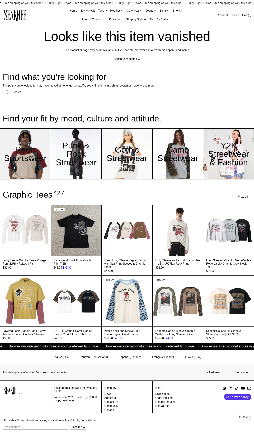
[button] (235, 15)
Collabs (109, 410)
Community (111, 405)
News (107, 393)
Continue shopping (125, 58)
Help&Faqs (162, 405)
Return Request (165, 401)
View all (243, 196)
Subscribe (241, 372)
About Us (110, 397)
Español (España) (130, 357)
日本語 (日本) (193, 357)
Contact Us (111, 401)
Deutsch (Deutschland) (94, 357)
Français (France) (163, 357)
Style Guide (162, 393)
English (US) (61, 357)
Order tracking (164, 397)
